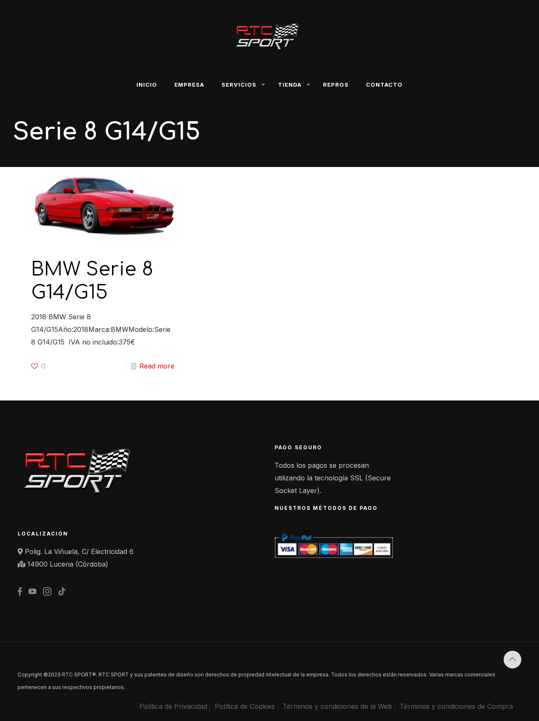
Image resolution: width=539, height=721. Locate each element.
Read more (156, 366)
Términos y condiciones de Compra (456, 706)
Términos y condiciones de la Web (337, 706)
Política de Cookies (245, 706)
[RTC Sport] (269, 36)
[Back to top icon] (512, 659)
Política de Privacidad (173, 706)
